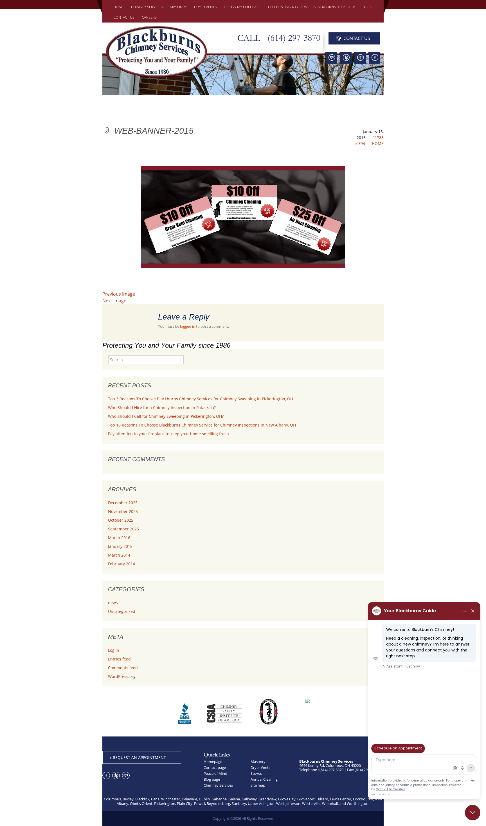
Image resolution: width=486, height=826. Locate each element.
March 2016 (119, 537)
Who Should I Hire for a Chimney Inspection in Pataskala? (162, 407)
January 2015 (120, 546)
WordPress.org (122, 676)
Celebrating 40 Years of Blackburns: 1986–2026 (311, 6)
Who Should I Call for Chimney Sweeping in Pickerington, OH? (166, 416)
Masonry (258, 761)
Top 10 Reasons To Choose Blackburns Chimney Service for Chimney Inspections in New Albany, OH (202, 425)
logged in (187, 326)
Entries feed (119, 659)
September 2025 (123, 529)
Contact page (215, 767)
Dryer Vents (205, 6)
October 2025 (120, 520)
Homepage (213, 761)
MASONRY (178, 6)
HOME (118, 6)
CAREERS (149, 17)
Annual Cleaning (264, 779)
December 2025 (123, 502)
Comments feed (123, 667)
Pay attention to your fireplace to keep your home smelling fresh (168, 433)
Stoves (256, 773)
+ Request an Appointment (137, 757)
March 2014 (119, 555)
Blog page (212, 779)
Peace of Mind (215, 773)
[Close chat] (472, 812)
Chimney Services (218, 785)
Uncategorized (121, 611)
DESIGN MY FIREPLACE (242, 6)
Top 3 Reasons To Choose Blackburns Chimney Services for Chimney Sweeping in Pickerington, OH (200, 398)
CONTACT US (123, 17)
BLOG (367, 6)
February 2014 (121, 563)
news (113, 602)
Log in (113, 650)
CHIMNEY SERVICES (147, 6)
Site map (258, 785)
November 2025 (123, 511)
